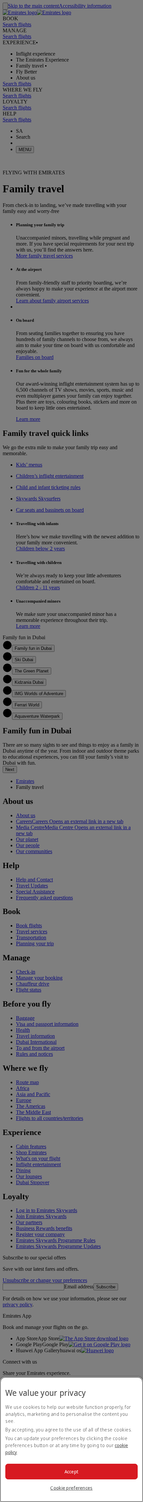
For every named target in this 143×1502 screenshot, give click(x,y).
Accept (72, 1471)
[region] (71, 1439)
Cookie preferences (71, 1488)
